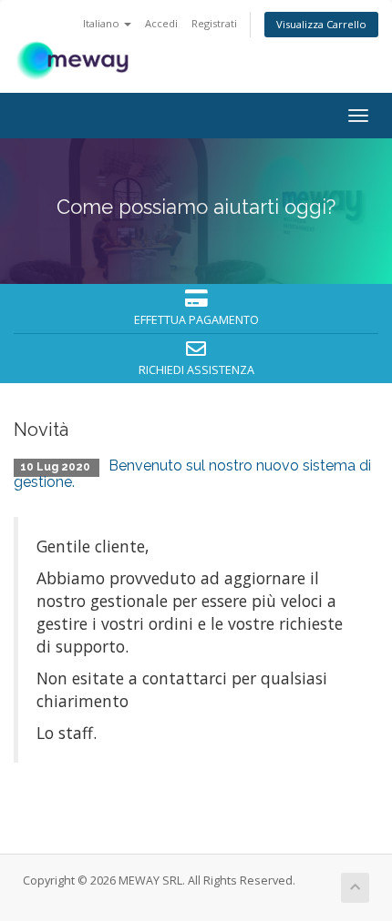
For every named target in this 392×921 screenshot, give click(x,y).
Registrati (214, 23)
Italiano (102, 23)
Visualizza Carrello (321, 24)
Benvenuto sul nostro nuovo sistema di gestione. (192, 474)
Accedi (161, 23)
